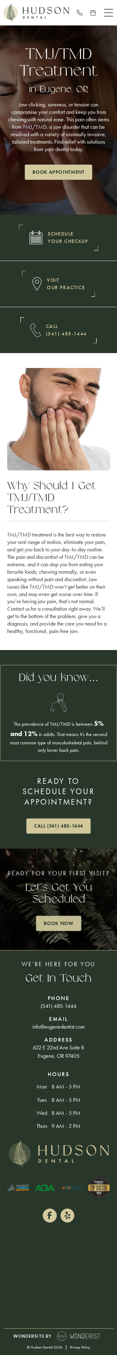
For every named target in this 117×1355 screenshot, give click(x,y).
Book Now (58, 923)
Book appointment (58, 172)
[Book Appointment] (93, 13)
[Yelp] (67, 1215)
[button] (109, 13)
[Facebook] (49, 1215)
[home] (36, 12)
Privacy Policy (80, 1347)
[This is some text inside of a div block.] (79, 13)
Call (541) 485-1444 (58, 826)
